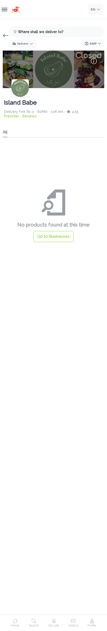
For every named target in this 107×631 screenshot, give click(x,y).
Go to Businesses (53, 236)
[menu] (4, 9)
